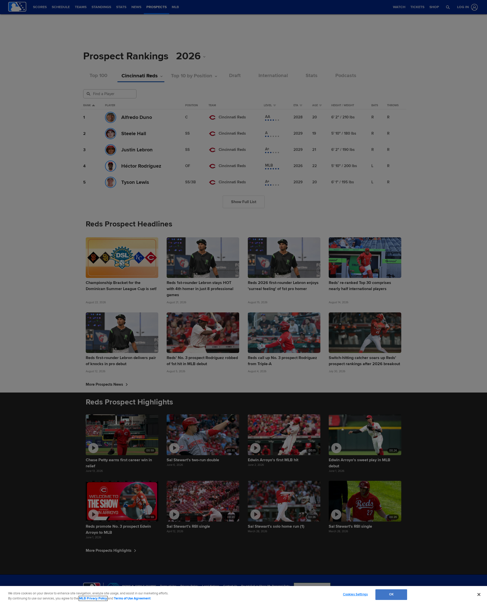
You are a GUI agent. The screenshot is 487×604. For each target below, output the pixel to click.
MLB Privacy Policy (93, 598)
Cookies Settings (355, 594)
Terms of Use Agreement (132, 598)
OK (391, 594)
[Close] (478, 594)
